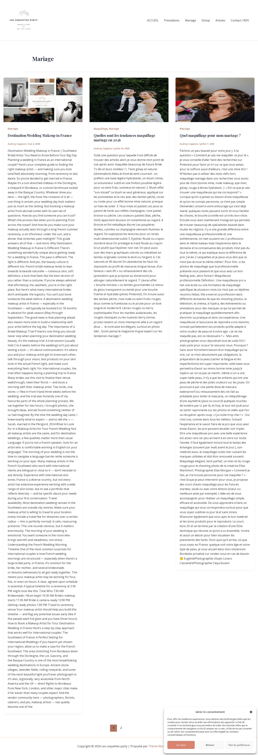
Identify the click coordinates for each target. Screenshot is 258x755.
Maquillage (100, 128)
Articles (220, 20)
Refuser (210, 745)
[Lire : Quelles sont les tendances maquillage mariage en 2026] (129, 100)
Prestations (171, 20)
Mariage (190, 20)
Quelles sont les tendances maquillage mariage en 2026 (124, 137)
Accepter (181, 745)
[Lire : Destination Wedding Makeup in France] (43, 100)
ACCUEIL (152, 20)
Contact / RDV (240, 20)
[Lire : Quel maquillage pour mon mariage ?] (215, 100)
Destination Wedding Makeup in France (40, 135)
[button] (251, 712)
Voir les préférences (239, 745)
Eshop (206, 20)
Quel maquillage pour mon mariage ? (210, 135)
